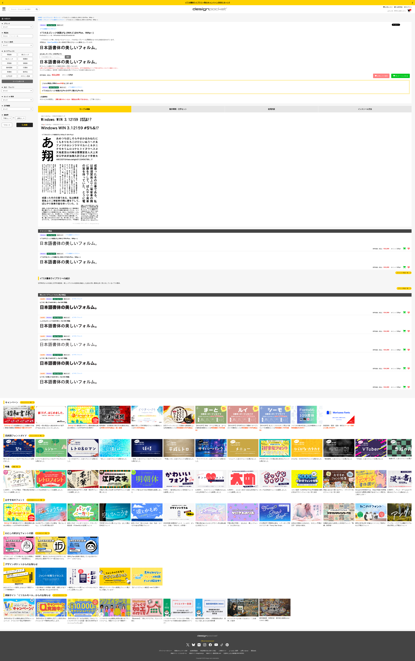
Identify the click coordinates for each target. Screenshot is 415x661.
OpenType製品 (52, 42)
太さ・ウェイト (9, 87)
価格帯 (6, 115)
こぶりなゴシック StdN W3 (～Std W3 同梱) (55, 339)
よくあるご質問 (233, 650)
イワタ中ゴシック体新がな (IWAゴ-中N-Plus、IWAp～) (58, 238)
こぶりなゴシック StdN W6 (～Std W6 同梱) (55, 321)
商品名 (6, 33)
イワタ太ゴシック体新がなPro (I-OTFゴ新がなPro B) (62, 91)
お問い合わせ (244, 650)
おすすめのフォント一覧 (35, 500)
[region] (225, 62)
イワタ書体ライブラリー (57, 19)
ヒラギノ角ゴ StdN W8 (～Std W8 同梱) (53, 302)
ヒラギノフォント (77, 299)
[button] (2, 2)
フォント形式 (8, 42)
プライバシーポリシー (165, 650)
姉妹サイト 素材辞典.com (213, 653)
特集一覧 (15, 466)
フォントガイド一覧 (36, 435)
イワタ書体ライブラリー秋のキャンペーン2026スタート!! (207, 2)
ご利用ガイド (222, 650)
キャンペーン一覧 (26, 402)
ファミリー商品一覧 (402, 272)
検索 (25, 125)
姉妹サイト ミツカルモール (179, 653)
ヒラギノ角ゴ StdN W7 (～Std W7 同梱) (53, 358)
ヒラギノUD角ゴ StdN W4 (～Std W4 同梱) (54, 377)
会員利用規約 (194, 650)
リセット (6, 125)
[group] (19, 417)
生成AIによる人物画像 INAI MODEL (234, 653)
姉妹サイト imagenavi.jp (196, 653)
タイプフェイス (48, 17)
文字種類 (7, 106)
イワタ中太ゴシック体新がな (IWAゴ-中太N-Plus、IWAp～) (60, 257)
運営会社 (253, 650)
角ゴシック (57, 17)
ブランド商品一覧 (403, 288)
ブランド (7, 23)
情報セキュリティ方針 (180, 650)
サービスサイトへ (59, 595)
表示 (67, 57)
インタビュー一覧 (41, 533)
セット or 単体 (9, 96)
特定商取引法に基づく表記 (208, 650)
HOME (40, 17)
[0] (408, 11)
